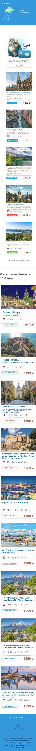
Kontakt (18, 726)
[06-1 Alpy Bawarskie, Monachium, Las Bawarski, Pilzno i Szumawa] (18, 592)
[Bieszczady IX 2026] (19, 238)
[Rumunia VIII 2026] (19, 201)
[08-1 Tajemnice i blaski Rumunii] (18, 497)
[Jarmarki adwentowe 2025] (18, 307)
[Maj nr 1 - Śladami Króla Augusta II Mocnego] (18, 687)
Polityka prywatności (18, 729)
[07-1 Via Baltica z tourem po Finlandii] (18, 545)
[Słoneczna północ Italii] (19, 126)
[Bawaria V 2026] (19, 88)
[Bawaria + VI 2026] (19, 163)
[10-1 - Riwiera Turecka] (18, 354)
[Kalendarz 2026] (19, 51)
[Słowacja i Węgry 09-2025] (18, 402)
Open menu (6, 3)
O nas (18, 724)
